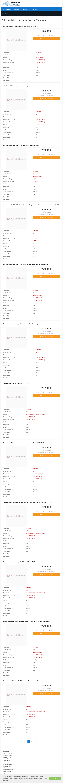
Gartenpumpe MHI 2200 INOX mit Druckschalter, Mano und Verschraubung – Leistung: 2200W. (31, 205)
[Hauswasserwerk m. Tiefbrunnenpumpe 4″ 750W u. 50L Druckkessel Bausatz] (16, 635)
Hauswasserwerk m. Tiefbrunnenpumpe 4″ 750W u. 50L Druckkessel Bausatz (26, 621)
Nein (37, 54)
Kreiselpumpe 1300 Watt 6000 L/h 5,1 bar (15, 383)
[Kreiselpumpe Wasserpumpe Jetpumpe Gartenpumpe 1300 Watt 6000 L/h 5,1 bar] (16, 516)
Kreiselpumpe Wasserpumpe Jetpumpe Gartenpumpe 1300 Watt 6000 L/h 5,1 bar (27, 502)
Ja (36, 114)
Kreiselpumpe (7, 9)
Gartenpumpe (39, 57)
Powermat (38, 52)
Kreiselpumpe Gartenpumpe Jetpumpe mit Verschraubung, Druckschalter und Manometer (30, 324)
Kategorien (26, 9)
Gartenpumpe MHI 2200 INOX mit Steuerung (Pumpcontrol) (21, 145)
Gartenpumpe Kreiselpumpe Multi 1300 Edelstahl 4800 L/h (20, 26)
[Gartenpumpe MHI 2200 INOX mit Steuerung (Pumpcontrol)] (16, 159)
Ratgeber (35, 9)
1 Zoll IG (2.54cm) (40, 60)
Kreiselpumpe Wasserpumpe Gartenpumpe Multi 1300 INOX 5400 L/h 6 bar (25, 443)
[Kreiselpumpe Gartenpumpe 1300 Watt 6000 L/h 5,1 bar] (16, 575)
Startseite (4, 13)
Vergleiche (16, 9)
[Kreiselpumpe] (11, 3)
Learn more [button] (6, 780)
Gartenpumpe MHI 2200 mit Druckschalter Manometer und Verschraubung (25, 264)
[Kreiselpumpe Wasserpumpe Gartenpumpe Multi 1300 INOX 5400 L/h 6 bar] (16, 456)
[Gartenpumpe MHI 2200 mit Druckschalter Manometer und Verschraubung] (16, 278)
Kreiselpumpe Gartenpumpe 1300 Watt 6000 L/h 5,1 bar (19, 562)
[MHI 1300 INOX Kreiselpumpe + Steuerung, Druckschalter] (16, 99)
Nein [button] (46, 778)
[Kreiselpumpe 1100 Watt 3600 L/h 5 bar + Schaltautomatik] (16, 694)
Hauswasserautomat (38, 176)
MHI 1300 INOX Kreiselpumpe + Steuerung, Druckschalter (20, 86)
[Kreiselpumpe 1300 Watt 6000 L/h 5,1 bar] (16, 397)
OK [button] (55, 778)
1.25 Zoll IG (35, 179)
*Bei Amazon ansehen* (47, 39)
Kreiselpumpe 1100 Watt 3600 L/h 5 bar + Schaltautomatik (20, 681)
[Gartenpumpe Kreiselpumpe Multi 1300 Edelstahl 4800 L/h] (16, 40)
